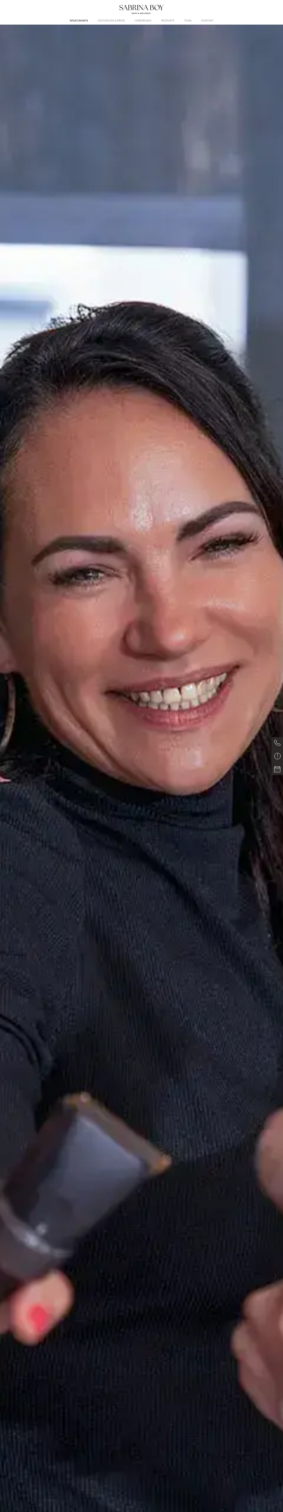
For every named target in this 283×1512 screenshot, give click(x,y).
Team (187, 20)
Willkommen (79, 20)
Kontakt (207, 20)
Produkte (167, 20)
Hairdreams (143, 20)
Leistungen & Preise (111, 20)
